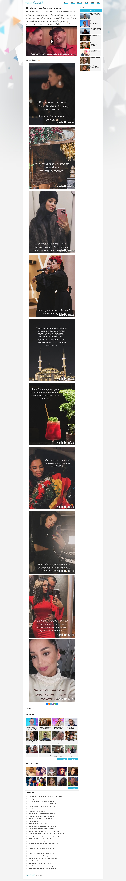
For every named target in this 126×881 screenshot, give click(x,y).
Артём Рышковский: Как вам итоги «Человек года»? (41, 866)
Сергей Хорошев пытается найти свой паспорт (40, 799)
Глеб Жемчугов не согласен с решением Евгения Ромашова (43, 843)
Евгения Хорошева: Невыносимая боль (38, 823)
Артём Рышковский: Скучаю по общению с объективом (42, 808)
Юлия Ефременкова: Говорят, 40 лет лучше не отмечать (43, 856)
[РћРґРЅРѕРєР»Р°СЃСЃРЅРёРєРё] (49, 704)
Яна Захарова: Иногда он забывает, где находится (41, 801)
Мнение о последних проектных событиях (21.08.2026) (42, 853)
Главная (66, 2)
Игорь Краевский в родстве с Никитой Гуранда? (40, 818)
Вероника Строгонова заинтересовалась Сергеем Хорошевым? (44, 831)
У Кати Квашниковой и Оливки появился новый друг (41, 828)
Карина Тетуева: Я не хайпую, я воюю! (38, 861)
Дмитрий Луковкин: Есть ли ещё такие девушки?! (41, 838)
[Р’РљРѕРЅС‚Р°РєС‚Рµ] (47, 704)
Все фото (73, 788)
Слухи (86, 2)
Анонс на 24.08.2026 (34, 821)
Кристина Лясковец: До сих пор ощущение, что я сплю (42, 813)
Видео (92, 2)
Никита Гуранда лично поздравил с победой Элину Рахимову (44, 836)
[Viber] (53, 704)
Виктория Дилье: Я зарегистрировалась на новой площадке (43, 858)
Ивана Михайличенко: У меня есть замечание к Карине (42, 868)
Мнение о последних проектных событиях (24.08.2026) (42, 803)
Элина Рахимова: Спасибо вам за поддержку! (40, 863)
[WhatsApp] (55, 704)
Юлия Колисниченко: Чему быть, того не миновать (41, 841)
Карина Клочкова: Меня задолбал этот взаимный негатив (43, 826)
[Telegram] (51, 704)
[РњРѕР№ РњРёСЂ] (57, 704)
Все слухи (62, 759)
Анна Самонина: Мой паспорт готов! (37, 851)
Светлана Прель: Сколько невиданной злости (40, 846)
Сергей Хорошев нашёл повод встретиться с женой (41, 816)
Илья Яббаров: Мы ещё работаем (37, 811)
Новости (79, 2)
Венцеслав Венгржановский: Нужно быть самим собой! (42, 806)
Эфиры (72, 2)
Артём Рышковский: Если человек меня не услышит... (42, 848)
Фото (98, 2)
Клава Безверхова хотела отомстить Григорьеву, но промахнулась (45, 796)
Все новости (73, 759)
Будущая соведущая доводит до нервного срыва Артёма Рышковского (46, 833)
